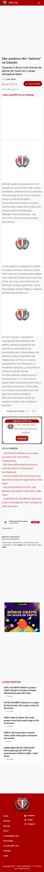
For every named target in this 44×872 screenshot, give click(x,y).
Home (5, 816)
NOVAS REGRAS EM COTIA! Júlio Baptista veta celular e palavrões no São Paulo (21, 491)
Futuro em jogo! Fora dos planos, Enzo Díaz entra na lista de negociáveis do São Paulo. (22, 479)
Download (22, 438)
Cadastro (7, 851)
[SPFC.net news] (22, 522)
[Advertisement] (22, 29)
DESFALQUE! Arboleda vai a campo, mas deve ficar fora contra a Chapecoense (20, 457)
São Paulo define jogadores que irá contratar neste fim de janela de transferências (19, 468)
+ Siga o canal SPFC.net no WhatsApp (18, 95)
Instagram (31, 824)
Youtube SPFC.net (11, 846)
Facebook (31, 815)
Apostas (6, 826)
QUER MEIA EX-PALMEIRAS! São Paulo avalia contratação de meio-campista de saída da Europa (22, 502)
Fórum (6, 831)
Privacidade (8, 841)
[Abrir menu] (39, 2)
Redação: (9, 84)
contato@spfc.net (11, 836)
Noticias (6, 821)
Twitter (30, 820)
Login (5, 855)
